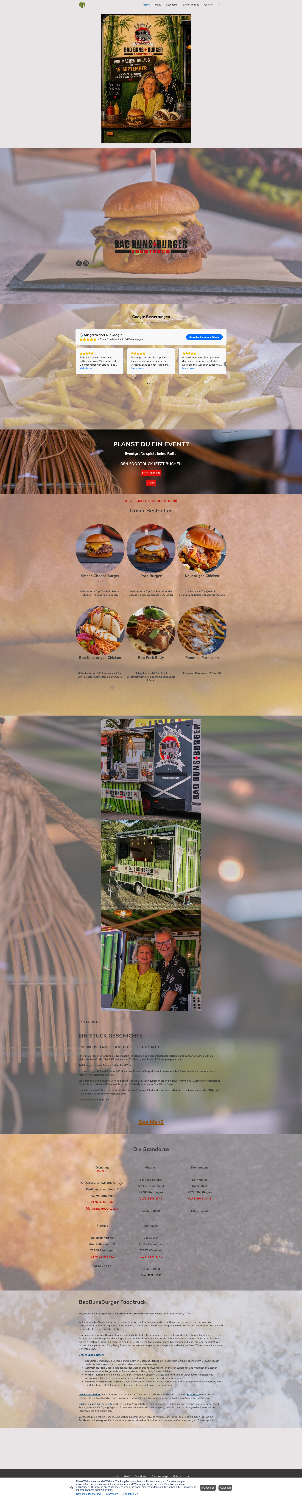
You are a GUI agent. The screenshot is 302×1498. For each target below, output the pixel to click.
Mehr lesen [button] (86, 368)
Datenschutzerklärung (88, 1494)
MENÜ (151, 482)
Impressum (112, 1494)
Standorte (193, 1394)
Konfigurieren (130, 1494)
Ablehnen (225, 1487)
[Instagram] (86, 263)
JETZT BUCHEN (151, 473)
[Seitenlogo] (82, 4)
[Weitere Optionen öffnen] (219, 5)
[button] (75, 364)
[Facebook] (79, 263)
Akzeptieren (208, 1487)
